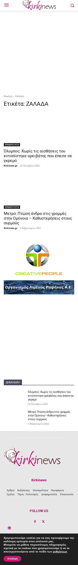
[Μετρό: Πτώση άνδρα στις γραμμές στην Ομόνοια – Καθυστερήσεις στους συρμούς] (39, 191)
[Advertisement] (39, 52)
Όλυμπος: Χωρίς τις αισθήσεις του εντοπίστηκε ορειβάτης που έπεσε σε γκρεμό (38, 156)
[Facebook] (35, 522)
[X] (43, 522)
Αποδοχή (12, 558)
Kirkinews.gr (10, 165)
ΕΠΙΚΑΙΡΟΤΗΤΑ (12, 144)
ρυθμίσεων (60, 551)
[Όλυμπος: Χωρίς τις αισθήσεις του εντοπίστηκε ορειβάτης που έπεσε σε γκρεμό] (39, 128)
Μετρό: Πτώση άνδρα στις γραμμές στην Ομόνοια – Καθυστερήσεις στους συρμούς (38, 218)
